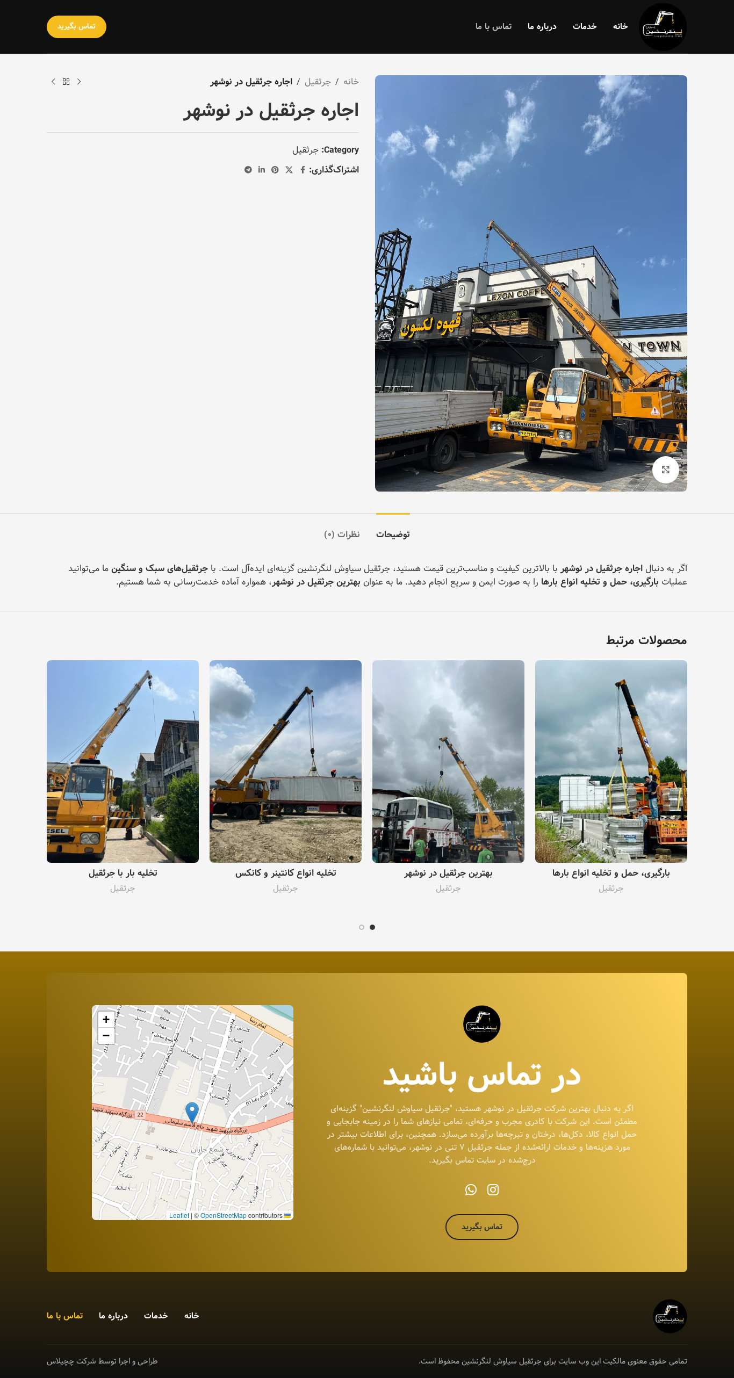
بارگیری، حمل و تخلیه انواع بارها (611, 873)
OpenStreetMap (223, 1215)
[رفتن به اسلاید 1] (372, 927)
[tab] (393, 529)
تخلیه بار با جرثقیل (123, 873)
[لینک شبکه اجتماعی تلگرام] (248, 170)
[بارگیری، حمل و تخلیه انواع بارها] (611, 761)
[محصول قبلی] (79, 82)
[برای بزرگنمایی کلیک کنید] (665, 469)
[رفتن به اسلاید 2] (361, 927)
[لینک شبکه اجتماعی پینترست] (275, 170)
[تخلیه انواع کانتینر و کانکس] (286, 761)
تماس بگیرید (76, 26)
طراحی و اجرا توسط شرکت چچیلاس (102, 1361)
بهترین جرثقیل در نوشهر (448, 873)
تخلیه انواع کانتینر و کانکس (285, 873)
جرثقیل (318, 82)
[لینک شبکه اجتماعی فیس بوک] (302, 170)
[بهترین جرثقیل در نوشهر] (448, 761)
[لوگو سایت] (663, 26)
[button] (192, 1113)
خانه (351, 82)
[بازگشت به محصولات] (66, 82)
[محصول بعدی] (53, 82)
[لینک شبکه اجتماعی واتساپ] (471, 1190)
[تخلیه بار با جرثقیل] (123, 761)
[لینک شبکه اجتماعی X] (289, 170)
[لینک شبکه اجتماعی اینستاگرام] (493, 1190)
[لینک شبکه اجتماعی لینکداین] (261, 170)
